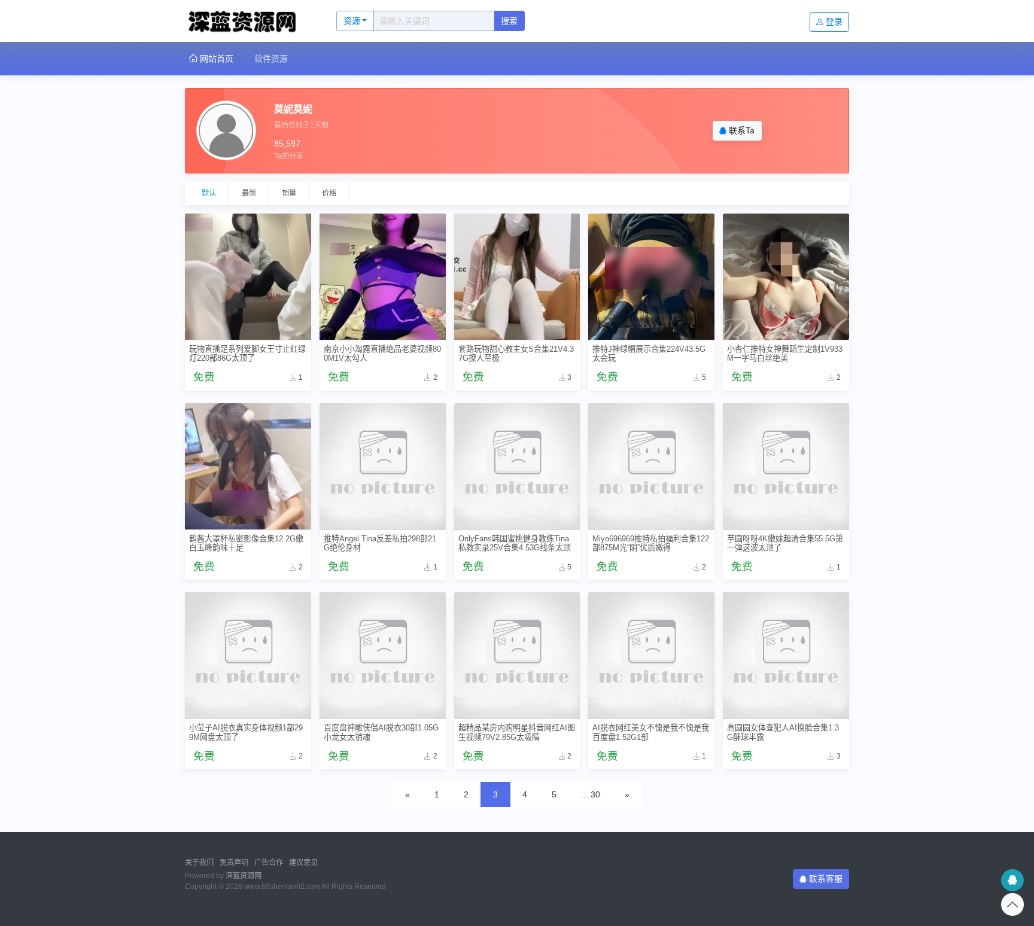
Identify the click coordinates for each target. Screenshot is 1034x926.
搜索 (509, 21)
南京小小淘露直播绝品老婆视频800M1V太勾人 (382, 354)
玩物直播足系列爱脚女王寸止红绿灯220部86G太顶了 (247, 354)
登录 (834, 21)
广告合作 (268, 862)
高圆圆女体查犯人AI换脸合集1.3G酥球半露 (783, 732)
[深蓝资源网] (248, 21)
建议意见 (303, 862)
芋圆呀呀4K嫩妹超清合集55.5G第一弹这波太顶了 (785, 543)
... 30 (590, 794)
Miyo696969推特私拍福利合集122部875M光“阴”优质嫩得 (650, 543)
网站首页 (215, 58)
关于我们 (199, 862)
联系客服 (826, 879)
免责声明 (234, 862)
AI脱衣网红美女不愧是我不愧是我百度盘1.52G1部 (650, 732)
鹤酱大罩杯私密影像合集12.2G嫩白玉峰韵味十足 (246, 543)
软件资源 (271, 58)
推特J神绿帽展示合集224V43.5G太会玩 (648, 354)
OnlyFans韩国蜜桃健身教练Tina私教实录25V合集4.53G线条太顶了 (514, 543)
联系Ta (740, 130)
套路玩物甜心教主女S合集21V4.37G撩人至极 (516, 354)
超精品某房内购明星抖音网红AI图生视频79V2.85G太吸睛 (516, 732)
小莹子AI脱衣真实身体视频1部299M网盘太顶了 (246, 732)
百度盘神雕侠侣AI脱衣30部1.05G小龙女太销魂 (381, 732)
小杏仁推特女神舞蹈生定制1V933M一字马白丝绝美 (785, 354)
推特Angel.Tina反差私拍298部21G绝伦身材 (380, 543)
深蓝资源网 (243, 876)
